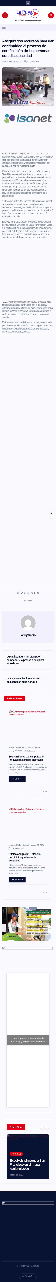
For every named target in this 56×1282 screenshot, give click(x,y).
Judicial (26, 845)
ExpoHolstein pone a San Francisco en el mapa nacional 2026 (27, 1165)
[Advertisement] (28, 139)
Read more (17, 779)
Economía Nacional (31, 747)
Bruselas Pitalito (15, 747)
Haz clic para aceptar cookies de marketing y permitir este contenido (28, 1040)
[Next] (47, 1127)
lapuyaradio (28, 635)
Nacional (28, 600)
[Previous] (42, 1127)
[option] (28, 1156)
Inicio (4, 27)
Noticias (5, 61)
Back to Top (29, 1276)
